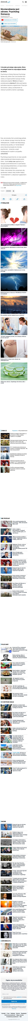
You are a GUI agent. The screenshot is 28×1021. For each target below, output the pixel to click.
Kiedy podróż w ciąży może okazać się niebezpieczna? (10, 359)
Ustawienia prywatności (12, 1016)
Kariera (18, 1013)
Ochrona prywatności (9, 1015)
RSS (21, 1016)
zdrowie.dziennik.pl (9, 5)
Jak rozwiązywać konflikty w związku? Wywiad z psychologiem (13, 225)
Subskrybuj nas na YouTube (10, 20)
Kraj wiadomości (23, 430)
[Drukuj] (11, 199)
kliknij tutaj (14, 1008)
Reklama (13, 1013)
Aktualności (17, 5)
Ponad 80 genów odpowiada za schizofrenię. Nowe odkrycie (14, 248)
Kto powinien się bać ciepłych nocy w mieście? (12, 315)
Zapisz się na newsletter (10, 23)
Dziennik (2, 5)
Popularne (14, 430)
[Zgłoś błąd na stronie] (24, 199)
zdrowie (8, 191)
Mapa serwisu (20, 1015)
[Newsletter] (4, 199)
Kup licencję (18, 185)
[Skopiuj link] (17, 199)
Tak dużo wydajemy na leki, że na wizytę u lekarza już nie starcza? (13, 337)
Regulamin (23, 1013)
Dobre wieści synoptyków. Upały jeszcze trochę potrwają (13, 270)
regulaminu (19, 997)
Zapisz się (14, 1001)
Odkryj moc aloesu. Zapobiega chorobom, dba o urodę (13, 382)
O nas (8, 1013)
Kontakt (4, 1013)
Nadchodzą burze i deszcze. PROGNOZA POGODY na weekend (13, 293)
